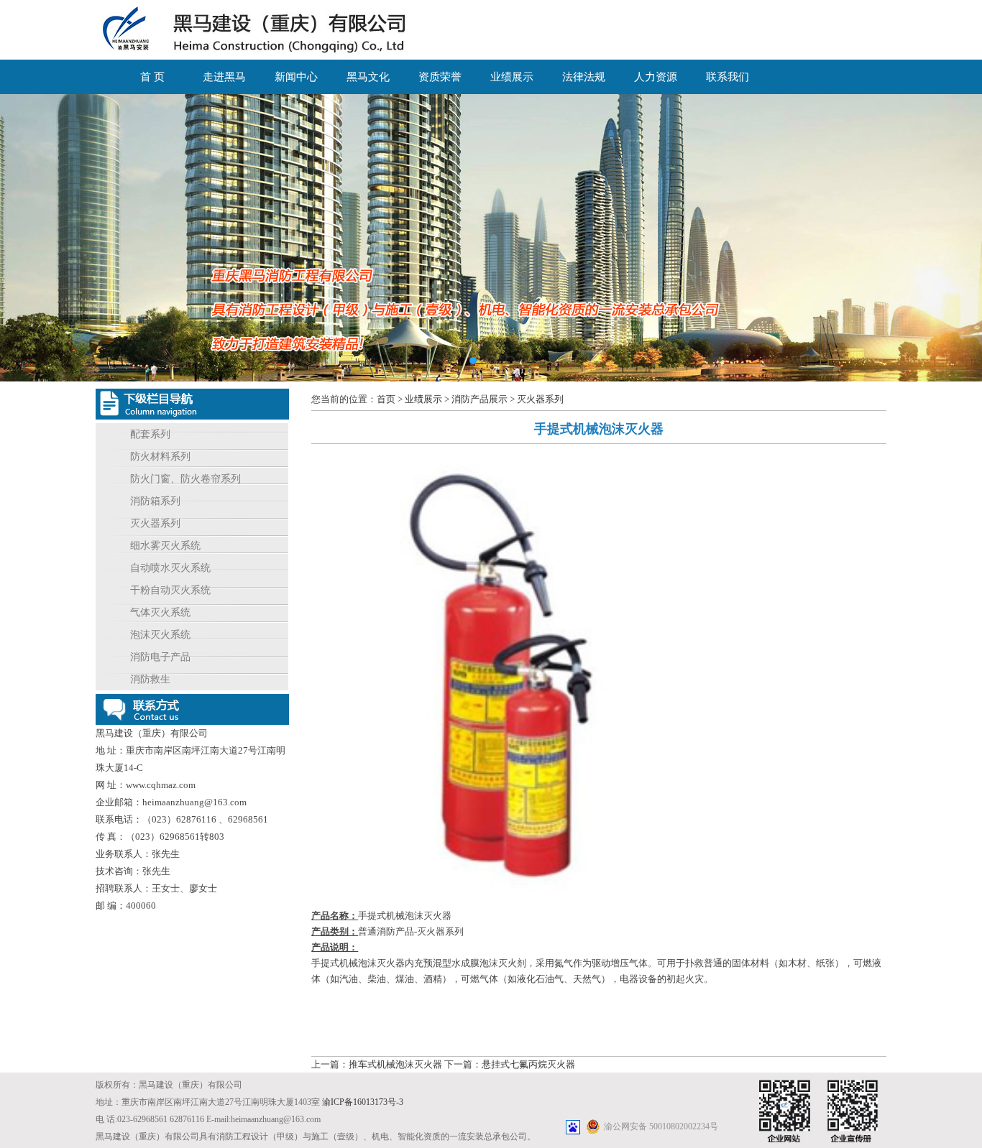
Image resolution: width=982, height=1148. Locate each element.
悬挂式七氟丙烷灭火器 (528, 1064)
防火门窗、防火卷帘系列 (185, 478)
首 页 (152, 77)
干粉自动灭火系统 (170, 590)
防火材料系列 (160, 456)
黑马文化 (368, 77)
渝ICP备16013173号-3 (362, 1102)
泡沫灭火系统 (160, 634)
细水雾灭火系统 (165, 545)
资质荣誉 (440, 77)
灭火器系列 (155, 523)
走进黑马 (224, 77)
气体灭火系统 (160, 612)
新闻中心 (296, 77)
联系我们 (727, 77)
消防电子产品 (160, 657)
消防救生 (150, 679)
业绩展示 (511, 77)
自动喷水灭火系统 (170, 568)
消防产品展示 (479, 399)
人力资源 (655, 77)
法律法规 (583, 77)
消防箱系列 (155, 501)
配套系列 (150, 434)
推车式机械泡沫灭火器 (395, 1064)
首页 (386, 399)
